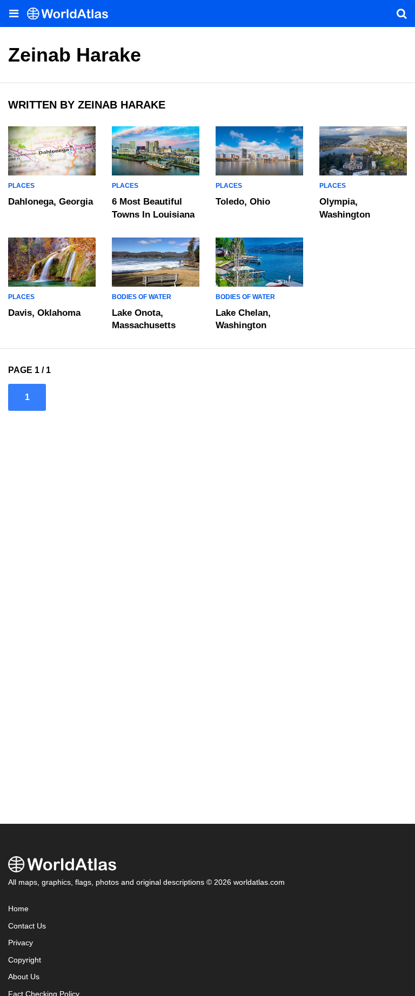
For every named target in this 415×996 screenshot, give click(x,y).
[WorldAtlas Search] (401, 13)
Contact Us (27, 926)
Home (18, 909)
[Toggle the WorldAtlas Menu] (13, 13)
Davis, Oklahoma (44, 313)
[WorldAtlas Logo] (71, 14)
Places (21, 185)
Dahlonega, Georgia (50, 202)
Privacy (20, 943)
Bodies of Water (141, 297)
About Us (23, 977)
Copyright (24, 960)
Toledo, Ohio (243, 202)
